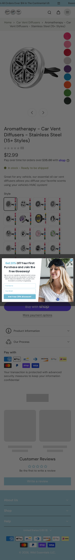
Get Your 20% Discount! (19, 296)
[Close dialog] (71, 260)
